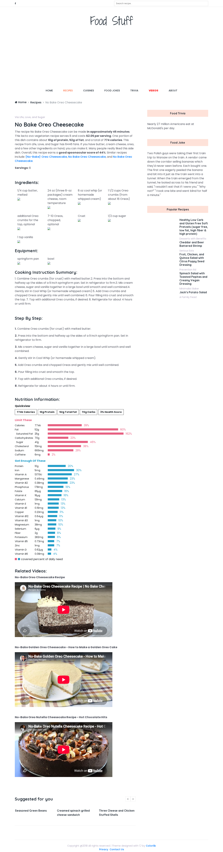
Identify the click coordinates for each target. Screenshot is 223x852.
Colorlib (151, 845)
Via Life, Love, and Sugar (30, 117)
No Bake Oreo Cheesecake (87, 157)
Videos (153, 90)
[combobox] (161, 3)
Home (52, 90)
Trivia (134, 90)
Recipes (68, 90)
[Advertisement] (111, 58)
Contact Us (117, 849)
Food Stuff (111, 20)
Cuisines (88, 90)
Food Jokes (112, 90)
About (173, 90)
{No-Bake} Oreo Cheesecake (46, 157)
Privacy (103, 849)
